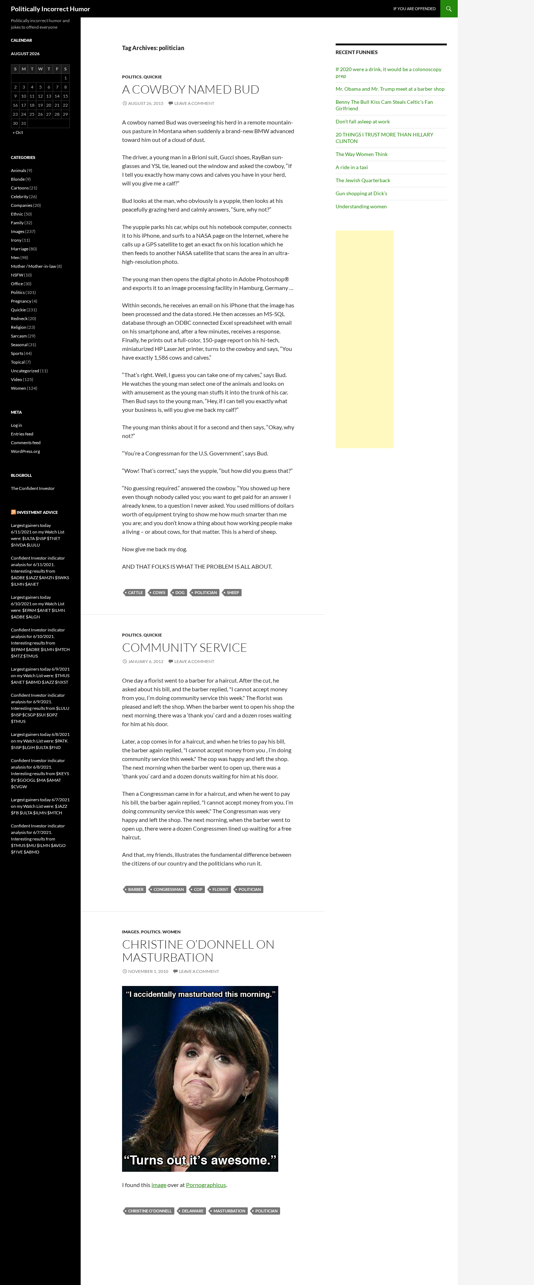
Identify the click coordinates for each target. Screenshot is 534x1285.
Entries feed (22, 434)
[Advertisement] (365, 339)
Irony (16, 240)
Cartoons (20, 188)
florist (220, 889)
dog (180, 592)
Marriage (19, 248)
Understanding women (361, 206)
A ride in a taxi (352, 167)
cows (159, 592)
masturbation (229, 1210)
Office (17, 283)
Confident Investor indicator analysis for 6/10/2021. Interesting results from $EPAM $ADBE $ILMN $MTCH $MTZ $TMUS (40, 643)
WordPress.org (25, 451)
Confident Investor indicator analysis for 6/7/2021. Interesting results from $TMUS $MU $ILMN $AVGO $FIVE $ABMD (38, 839)
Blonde (18, 179)
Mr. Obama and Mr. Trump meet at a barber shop (390, 89)
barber (135, 889)
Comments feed (26, 442)
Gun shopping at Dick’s (361, 193)
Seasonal (19, 344)
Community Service (184, 647)
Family (17, 222)
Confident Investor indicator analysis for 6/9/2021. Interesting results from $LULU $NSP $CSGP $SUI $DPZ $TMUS (40, 708)
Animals (18, 170)
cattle (135, 592)
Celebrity (19, 196)
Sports (17, 353)
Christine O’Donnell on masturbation (198, 951)
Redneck (19, 318)
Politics (132, 76)
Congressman (169, 889)
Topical (18, 362)
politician (206, 592)
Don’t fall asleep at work (363, 121)
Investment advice (37, 512)
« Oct (18, 132)
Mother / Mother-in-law (33, 266)
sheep (233, 592)
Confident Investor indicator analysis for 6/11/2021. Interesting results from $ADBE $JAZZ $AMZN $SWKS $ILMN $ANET (40, 571)
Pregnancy (21, 301)
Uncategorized (25, 370)
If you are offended (414, 8)
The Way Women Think (362, 154)
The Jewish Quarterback (363, 180)
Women (171, 931)
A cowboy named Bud (190, 89)
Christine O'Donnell (150, 1210)
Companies (21, 205)
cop (198, 889)
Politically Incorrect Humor (50, 9)
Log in (16, 425)
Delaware (192, 1210)
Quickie (152, 76)
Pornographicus (206, 1184)
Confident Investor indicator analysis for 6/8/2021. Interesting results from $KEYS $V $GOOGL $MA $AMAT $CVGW (40, 773)
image (158, 1184)
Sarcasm (19, 336)
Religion (19, 327)
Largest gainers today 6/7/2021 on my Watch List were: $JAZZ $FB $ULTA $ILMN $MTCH (40, 806)
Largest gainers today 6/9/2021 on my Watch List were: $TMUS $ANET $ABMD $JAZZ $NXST (40, 675)
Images (130, 931)
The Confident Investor (33, 488)
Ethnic (17, 214)
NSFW (17, 275)
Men (15, 257)
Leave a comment (194, 103)
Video (16, 379)
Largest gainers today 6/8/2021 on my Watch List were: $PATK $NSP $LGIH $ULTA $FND (40, 741)
